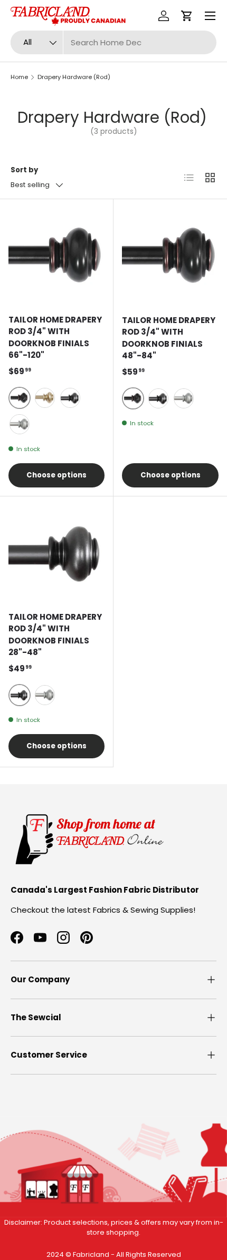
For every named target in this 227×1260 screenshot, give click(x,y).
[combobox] (113, 42)
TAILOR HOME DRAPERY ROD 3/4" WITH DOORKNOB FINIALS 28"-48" (55, 634)
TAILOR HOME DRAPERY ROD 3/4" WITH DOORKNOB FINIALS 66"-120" (55, 337)
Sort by (24, 170)
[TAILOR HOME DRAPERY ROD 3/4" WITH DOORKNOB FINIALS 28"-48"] (56, 553)
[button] (186, 15)
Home (19, 77)
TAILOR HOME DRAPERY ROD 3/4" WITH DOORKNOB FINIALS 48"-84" (168, 338)
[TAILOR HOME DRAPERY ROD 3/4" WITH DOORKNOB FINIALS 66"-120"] (56, 256)
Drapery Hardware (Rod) (73, 77)
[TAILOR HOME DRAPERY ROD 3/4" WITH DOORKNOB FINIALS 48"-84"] (170, 256)
